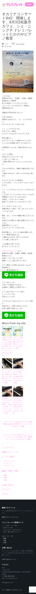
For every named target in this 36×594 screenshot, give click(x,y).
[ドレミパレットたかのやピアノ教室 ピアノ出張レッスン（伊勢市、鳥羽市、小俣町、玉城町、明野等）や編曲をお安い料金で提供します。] (12, 4)
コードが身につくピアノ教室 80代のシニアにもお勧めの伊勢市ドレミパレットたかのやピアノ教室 (18, 376)
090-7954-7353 (10, 576)
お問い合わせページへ (9, 559)
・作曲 (4, 478)
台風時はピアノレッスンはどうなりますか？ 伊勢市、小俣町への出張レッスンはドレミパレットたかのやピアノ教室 (7, 405)
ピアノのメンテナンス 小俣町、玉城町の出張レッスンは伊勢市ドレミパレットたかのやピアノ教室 (7, 376)
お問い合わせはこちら (10, 251)
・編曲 (4, 475)
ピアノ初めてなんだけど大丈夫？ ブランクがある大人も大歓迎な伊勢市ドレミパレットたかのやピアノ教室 (18, 405)
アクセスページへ (7, 582)
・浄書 (4, 480)
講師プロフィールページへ (10, 517)
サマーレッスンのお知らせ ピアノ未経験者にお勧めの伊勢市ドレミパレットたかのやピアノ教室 (18, 424)
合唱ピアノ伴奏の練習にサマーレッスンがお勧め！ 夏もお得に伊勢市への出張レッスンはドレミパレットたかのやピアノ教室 (7, 346)
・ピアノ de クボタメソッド (11, 532)
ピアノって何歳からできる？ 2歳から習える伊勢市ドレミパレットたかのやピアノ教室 (18, 343)
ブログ (6, 44)
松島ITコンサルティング (14, 590)
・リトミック (7, 463)
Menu (29, 4)
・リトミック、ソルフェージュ (12, 530)
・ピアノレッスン (8, 461)
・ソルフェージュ (8, 466)
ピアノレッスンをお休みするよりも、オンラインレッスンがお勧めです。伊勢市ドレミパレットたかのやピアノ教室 (18, 437)
